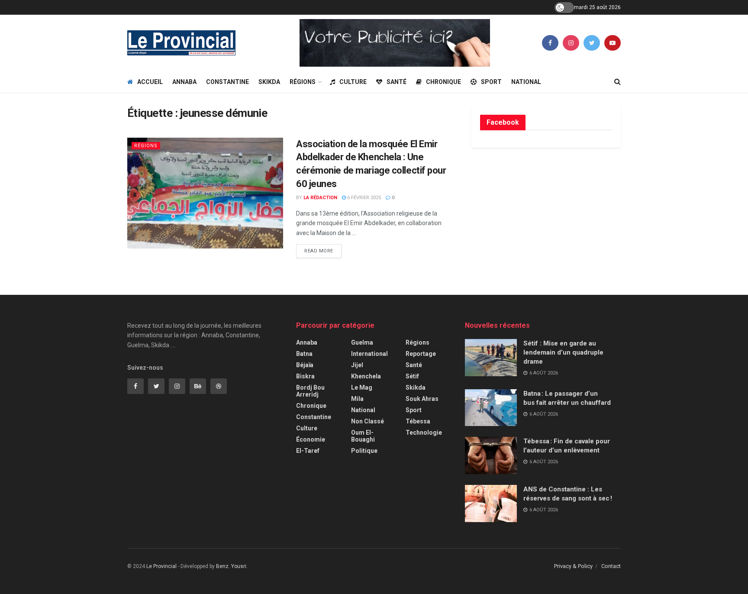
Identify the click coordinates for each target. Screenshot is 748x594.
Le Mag (361, 387)
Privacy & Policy (573, 566)
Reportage (421, 353)
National (526, 81)
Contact (611, 566)
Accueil (150, 81)
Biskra (305, 376)
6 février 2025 (363, 197)
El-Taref (307, 450)
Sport (491, 81)
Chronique (443, 81)
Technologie (424, 432)
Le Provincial (161, 566)
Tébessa (418, 421)
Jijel (357, 365)
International (369, 353)
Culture (353, 81)
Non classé (367, 421)
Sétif (412, 376)
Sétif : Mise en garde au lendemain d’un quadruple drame (563, 352)
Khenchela (366, 376)
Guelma (362, 342)
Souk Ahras (422, 398)
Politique (364, 450)
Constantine (227, 81)
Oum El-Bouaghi (363, 436)
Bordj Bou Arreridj (310, 391)
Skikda (269, 81)
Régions (303, 81)
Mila (357, 398)
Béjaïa (304, 365)
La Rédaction (320, 197)
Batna (304, 353)
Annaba (184, 81)
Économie (310, 439)
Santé (396, 81)
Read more (318, 251)
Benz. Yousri (231, 566)
